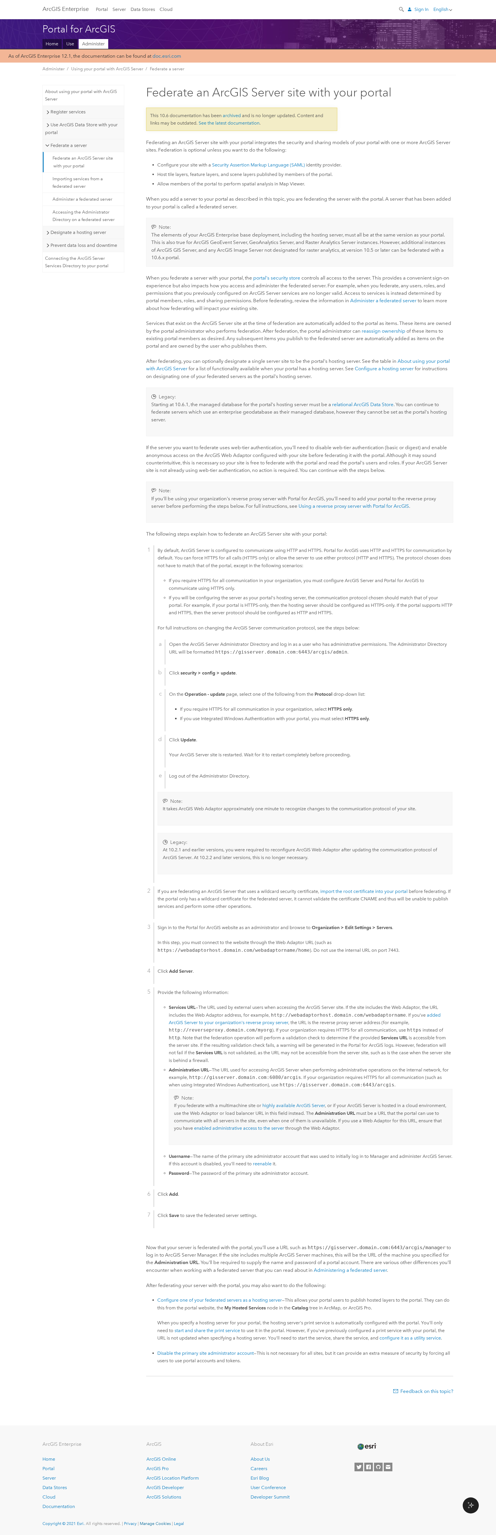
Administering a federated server (350, 1270)
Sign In (421, 9)
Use (70, 43)
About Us (260, 1459)
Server (119, 9)
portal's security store (276, 278)
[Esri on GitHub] (378, 1467)
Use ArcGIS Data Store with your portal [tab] (81, 128)
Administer (93, 43)
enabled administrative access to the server (239, 1128)
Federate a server (167, 68)
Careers (259, 1468)
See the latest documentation (229, 123)
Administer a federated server (82, 199)
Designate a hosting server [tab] (78, 232)
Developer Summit (270, 1497)
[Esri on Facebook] (368, 1467)
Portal (102, 9)
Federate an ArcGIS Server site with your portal (83, 162)
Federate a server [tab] (69, 145)
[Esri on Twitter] (358, 1467)
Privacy (130, 1523)
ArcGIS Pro (157, 1468)
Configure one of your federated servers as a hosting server (219, 1300)
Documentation (58, 1506)
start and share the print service (207, 1330)
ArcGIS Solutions (163, 1497)
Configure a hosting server (384, 368)
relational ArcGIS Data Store (363, 404)
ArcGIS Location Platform (172, 1478)
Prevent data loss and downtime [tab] (84, 245)
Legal (179, 1523)
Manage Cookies (155, 1523)
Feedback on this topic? (426, 1391)
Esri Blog (260, 1478)
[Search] (401, 9)
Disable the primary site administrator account (205, 1353)
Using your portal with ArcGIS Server (107, 68)
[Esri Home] (366, 1446)
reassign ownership (383, 331)
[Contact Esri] (388, 1467)
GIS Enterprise (65, 8)
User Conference (268, 1487)
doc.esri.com (166, 56)
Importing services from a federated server (78, 182)
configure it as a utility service (410, 1338)
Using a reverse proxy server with (354, 506)
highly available (293, 1105)
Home (52, 43)
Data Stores (143, 9)
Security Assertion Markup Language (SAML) (258, 165)
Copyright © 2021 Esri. (63, 1523)
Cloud (166, 9)
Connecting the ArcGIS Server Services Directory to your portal (76, 262)
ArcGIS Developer (165, 1487)
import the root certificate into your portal (364, 891)
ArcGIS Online (161, 1459)
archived (232, 115)
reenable (262, 1163)
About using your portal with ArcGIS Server (81, 95)
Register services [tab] (68, 112)
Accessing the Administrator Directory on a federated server (84, 216)
